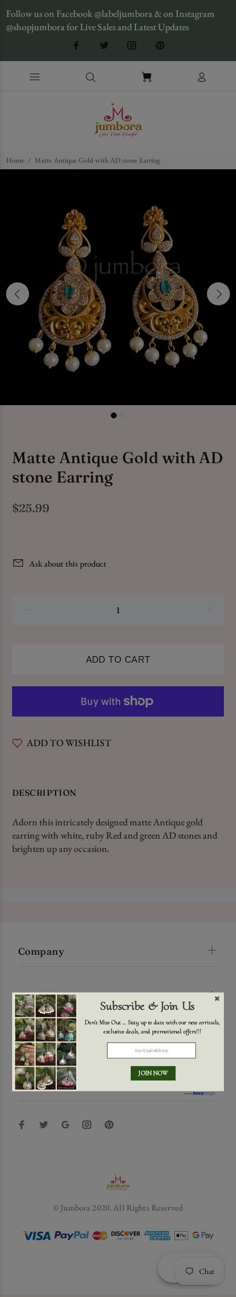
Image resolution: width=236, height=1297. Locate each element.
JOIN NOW (153, 1073)
